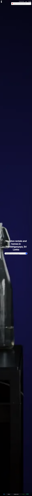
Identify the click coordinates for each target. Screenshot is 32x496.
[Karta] (1, 2)
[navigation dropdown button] (29, 2)
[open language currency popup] (26, 2)
